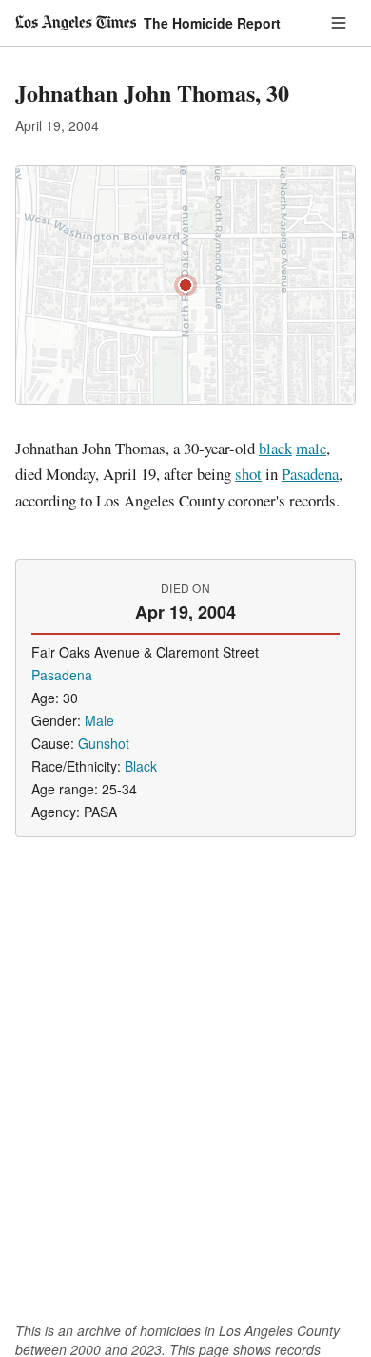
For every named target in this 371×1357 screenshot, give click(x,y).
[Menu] (339, 23)
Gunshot (103, 743)
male (311, 448)
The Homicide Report (212, 22)
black (275, 448)
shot (248, 474)
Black (141, 765)
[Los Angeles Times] (75, 22)
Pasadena (310, 474)
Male (99, 720)
